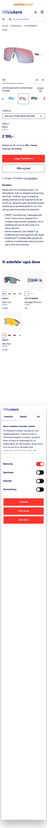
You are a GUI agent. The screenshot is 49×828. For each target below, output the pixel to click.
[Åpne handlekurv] (42, 12)
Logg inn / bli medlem (12, 149)
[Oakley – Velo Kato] (12, 331)
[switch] (40, 472)
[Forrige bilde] (37, 80)
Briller (4, 30)
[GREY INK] (35, 98)
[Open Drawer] (3, 19)
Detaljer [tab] (23, 417)
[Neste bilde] (42, 80)
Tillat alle (23, 502)
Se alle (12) (40, 89)
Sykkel (5, 26)
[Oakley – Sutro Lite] (12, 289)
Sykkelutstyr (16, 26)
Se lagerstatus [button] (30, 178)
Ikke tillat (23, 520)
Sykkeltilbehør (30, 26)
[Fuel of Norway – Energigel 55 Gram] (35, 289)
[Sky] (12, 98)
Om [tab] (38, 417)
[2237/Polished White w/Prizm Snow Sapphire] (23, 98)
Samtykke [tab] (8, 417)
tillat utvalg (23, 511)
